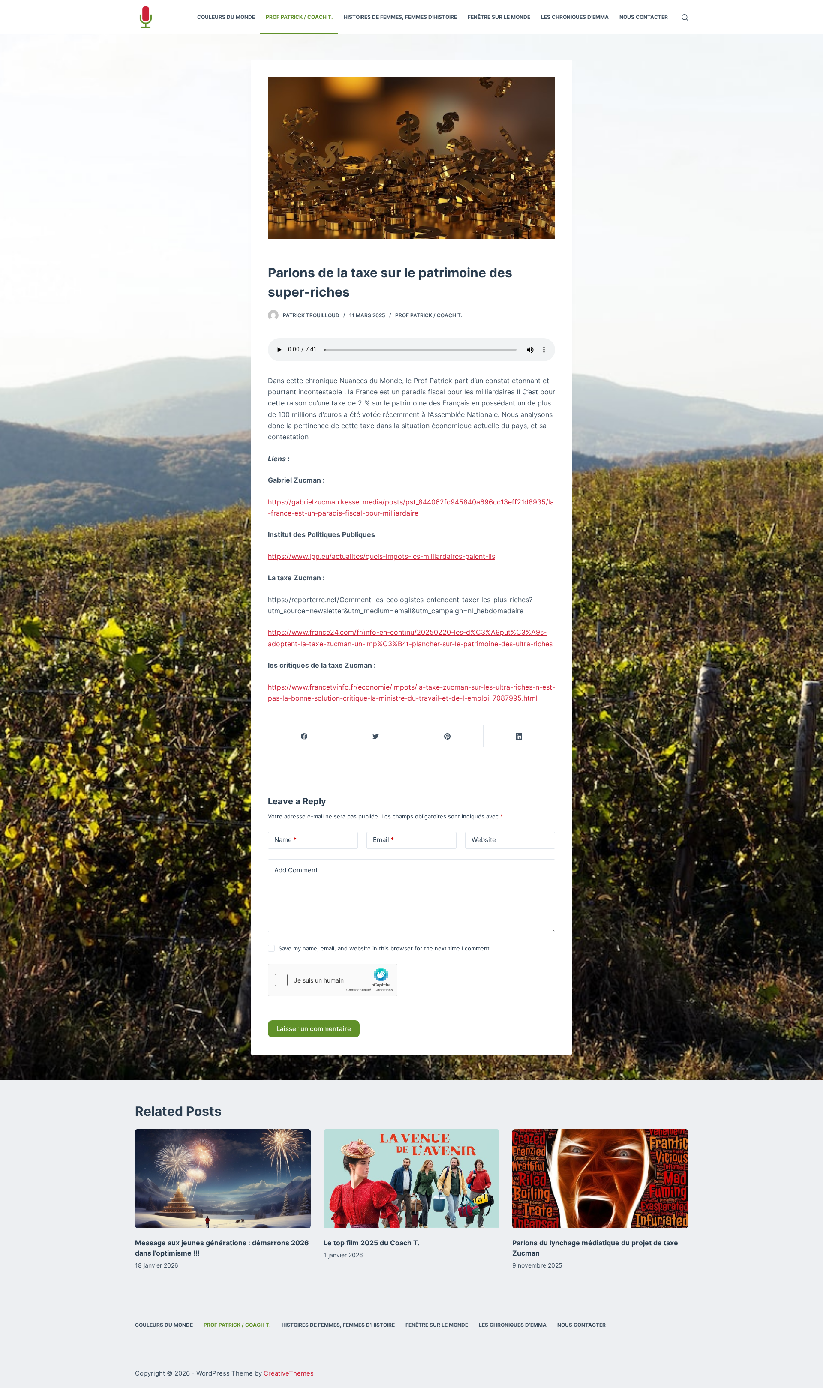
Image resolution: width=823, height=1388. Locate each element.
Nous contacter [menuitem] (643, 17)
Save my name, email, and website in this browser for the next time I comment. (385, 948)
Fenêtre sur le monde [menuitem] (499, 17)
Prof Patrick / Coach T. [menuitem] (299, 17)
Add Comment (296, 870)
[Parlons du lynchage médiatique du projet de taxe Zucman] (600, 1178)
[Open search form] (685, 17)
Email (383, 840)
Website (484, 840)
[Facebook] (304, 736)
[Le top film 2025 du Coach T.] (411, 1178)
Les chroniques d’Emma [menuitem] (575, 17)
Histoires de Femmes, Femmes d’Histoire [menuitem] (400, 17)
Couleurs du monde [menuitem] (226, 17)
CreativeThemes (289, 1373)
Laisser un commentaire (313, 1029)
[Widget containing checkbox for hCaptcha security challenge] (332, 980)
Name (285, 840)
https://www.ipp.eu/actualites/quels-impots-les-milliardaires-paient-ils (381, 556)
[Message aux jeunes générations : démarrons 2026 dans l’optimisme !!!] (223, 1178)
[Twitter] (376, 736)
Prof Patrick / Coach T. (428, 315)
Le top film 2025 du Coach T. (372, 1242)
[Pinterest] (448, 736)
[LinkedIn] (519, 736)
